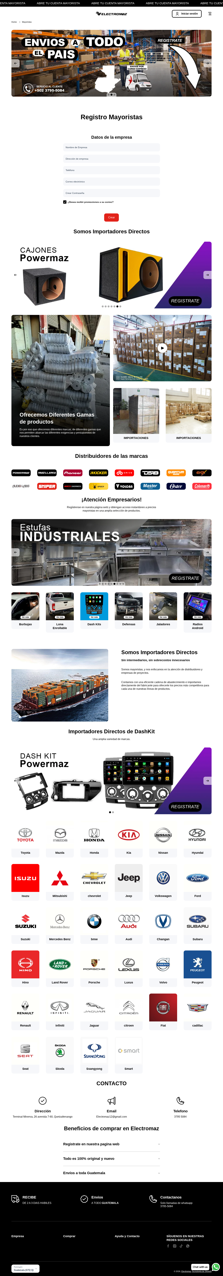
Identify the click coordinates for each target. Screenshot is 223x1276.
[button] (210, 13)
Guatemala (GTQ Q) (23, 1270)
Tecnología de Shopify (202, 1271)
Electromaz (186, 1271)
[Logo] (111, 14)
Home (14, 22)
